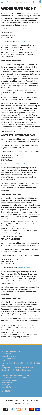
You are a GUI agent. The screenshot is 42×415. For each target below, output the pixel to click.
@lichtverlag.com (23, 41)
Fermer (40, 6)
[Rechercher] (8, 2)
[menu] (2, 2)
